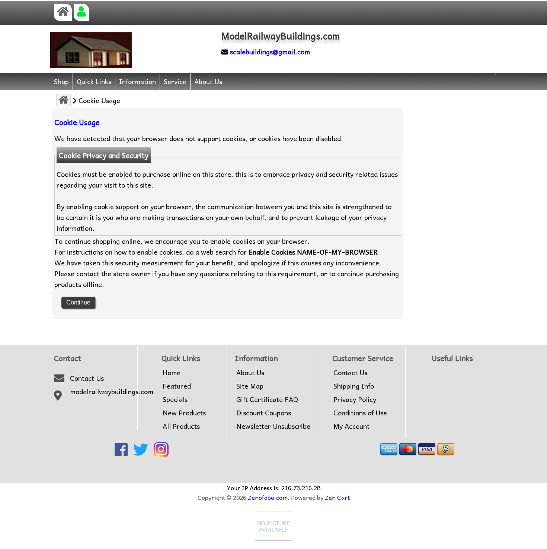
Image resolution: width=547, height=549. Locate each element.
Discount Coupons (263, 413)
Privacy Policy (354, 399)
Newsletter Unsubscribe (273, 426)
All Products (181, 426)
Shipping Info (353, 386)
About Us (208, 81)
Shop (61, 81)
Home (171, 372)
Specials (175, 399)
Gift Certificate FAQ (267, 399)
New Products (184, 413)
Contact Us (87, 378)
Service (175, 81)
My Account (351, 426)
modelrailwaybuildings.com (111, 391)
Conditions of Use (360, 413)
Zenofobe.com (268, 497)
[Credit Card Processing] (273, 538)
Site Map (249, 386)
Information (137, 81)
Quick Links (94, 81)
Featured (177, 386)
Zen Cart (337, 497)
